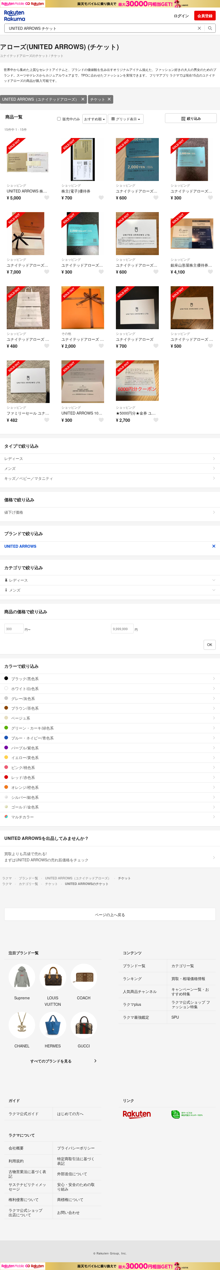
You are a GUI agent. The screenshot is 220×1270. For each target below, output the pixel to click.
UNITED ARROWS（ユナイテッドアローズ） (40, 99)
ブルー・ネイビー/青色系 (32, 738)
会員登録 (204, 15)
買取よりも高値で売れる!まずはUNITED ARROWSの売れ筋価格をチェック (46, 857)
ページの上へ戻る (110, 914)
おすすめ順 (93, 118)
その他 (66, 333)
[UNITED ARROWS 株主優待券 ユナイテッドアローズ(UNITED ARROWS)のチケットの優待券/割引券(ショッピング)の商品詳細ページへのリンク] (28, 159)
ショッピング (16, 185)
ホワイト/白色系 (24, 688)
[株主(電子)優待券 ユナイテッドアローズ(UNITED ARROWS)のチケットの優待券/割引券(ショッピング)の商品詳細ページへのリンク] (82, 159)
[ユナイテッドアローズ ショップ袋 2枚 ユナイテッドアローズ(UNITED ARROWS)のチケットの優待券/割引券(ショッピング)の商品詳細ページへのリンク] (28, 307)
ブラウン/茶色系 (24, 708)
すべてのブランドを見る (51, 1061)
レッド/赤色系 (22, 777)
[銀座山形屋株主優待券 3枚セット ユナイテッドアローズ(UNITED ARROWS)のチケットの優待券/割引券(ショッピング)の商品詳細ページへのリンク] (192, 233)
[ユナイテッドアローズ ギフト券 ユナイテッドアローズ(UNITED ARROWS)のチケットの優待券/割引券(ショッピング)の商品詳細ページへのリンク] (28, 233)
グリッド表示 (126, 118)
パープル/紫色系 (24, 747)
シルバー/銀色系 (24, 797)
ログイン (181, 15)
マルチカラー (22, 816)
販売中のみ (71, 118)
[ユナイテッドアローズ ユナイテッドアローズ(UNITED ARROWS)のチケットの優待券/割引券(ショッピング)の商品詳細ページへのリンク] (137, 307)
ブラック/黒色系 (24, 678)
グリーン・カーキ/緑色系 (32, 728)
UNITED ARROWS (20, 546)
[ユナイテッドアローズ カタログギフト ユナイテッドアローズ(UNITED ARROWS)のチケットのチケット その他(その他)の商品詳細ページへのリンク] (82, 307)
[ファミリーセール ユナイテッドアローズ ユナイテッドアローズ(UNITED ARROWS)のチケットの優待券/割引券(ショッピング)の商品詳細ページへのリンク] (28, 381)
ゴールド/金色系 (24, 807)
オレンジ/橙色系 (24, 787)
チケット (97, 99)
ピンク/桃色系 (22, 767)
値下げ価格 (13, 512)
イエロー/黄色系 (24, 757)
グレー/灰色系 (22, 698)
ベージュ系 (20, 718)
